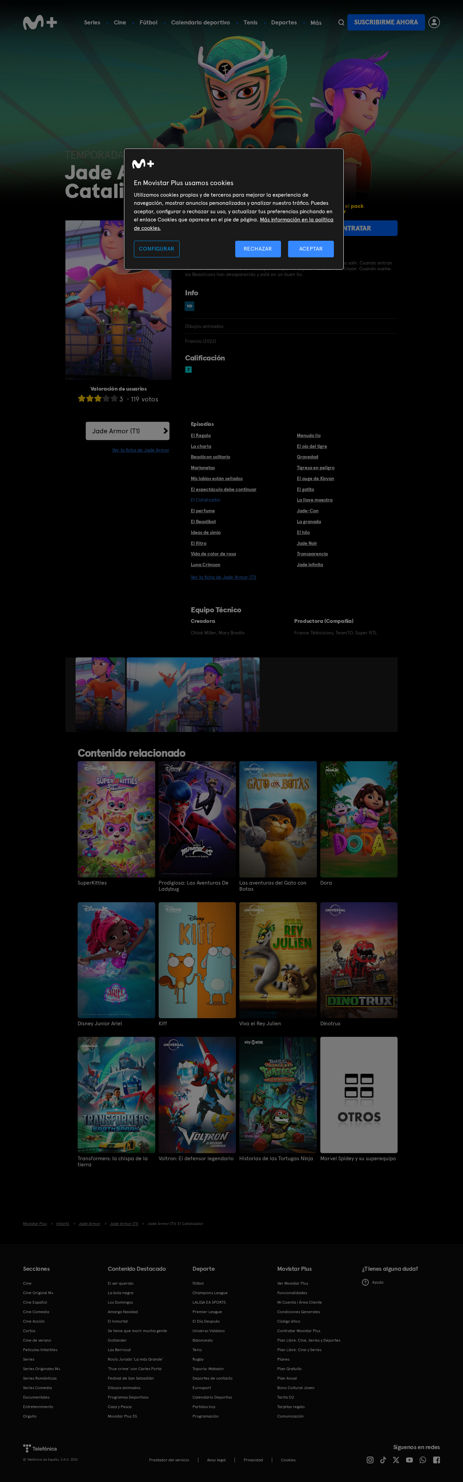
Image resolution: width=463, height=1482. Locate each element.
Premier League (207, 1311)
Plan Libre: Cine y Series (299, 1349)
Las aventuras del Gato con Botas (272, 886)
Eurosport (202, 1387)
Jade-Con (308, 510)
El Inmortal (118, 1321)
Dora (326, 883)
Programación (206, 1416)
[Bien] (106, 398)
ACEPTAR (311, 248)
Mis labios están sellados (217, 478)
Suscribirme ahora (386, 22)
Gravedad (307, 456)
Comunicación (290, 1416)
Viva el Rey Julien (260, 1024)
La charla (201, 446)
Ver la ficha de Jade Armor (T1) (223, 577)
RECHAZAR (258, 248)
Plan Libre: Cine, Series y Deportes (308, 1340)
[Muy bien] (114, 398)
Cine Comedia (36, 1311)
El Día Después (206, 1321)
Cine (120, 22)
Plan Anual (287, 1378)
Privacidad (253, 1460)
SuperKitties (92, 883)
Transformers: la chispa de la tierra (113, 1161)
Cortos (29, 1330)
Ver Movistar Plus (292, 1283)
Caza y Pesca (120, 1406)
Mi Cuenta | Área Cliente (299, 1302)
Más (316, 22)
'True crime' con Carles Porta (134, 1368)
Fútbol (149, 22)
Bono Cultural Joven (296, 1387)
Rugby (198, 1359)
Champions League (210, 1292)
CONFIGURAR (156, 248)
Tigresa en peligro (316, 467)
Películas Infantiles (40, 1349)
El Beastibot (203, 521)
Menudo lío (309, 435)
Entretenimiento (38, 1406)
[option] (101, 694)
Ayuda (377, 1282)
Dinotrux (330, 1024)
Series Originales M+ (41, 1368)
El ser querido (121, 1283)
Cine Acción (34, 1321)
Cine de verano (37, 1340)
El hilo (303, 532)
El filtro (198, 543)
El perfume (203, 510)
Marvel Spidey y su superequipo (358, 1158)
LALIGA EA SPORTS (209, 1302)
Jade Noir (307, 543)
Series (92, 22)
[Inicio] (40, 22)
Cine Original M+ (38, 1292)
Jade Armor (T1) (116, 431)
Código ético (288, 1321)
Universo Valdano (209, 1330)
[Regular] (98, 398)
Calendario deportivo (200, 22)
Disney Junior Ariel (100, 1024)
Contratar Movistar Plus (298, 1330)
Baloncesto (203, 1340)
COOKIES (288, 1460)
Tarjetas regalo (291, 1406)
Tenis (251, 22)
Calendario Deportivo (212, 1397)
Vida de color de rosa (213, 553)
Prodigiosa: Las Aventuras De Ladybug (193, 886)
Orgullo (30, 1416)
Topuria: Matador (208, 1368)
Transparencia (312, 553)
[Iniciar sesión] (434, 22)
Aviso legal (216, 1460)
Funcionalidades (292, 1292)
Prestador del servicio (169, 1460)
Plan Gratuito (289, 1368)
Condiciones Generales (298, 1311)
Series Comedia (37, 1387)
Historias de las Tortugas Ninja (276, 1158)
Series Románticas (40, 1378)
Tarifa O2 (285, 1397)
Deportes (284, 22)
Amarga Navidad (123, 1311)
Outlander (117, 1340)
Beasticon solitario (210, 456)
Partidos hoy (204, 1406)
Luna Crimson (205, 564)
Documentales (36, 1397)
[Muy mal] (81, 398)
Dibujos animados (124, 1387)
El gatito (305, 489)
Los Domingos (120, 1302)
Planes (283, 1359)
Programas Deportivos (128, 1397)
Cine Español (35, 1302)
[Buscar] (341, 22)
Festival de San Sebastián (131, 1378)
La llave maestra (315, 499)
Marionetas (203, 467)
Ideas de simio (206, 532)
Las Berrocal (119, 1349)
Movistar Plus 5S (122, 1416)
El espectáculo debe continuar (224, 489)
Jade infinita (310, 564)
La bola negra (120, 1292)
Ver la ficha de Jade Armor (140, 450)
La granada (309, 521)
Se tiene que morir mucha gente (137, 1330)
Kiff (163, 1024)
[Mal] (90, 398)
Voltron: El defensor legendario (196, 1158)
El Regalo (201, 435)
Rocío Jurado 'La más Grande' (135, 1359)
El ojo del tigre (312, 446)
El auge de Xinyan (315, 478)
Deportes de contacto (213, 1378)
